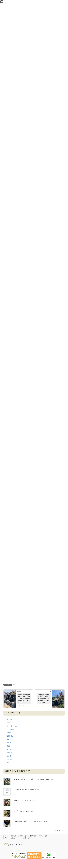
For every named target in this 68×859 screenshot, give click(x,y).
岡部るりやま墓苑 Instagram (13, 838)
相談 (8, 762)
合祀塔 (9, 739)
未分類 (9, 749)
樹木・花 (9, 752)
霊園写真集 (33, 836)
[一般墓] (10, 697)
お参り (15, 684)
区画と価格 (14, 836)
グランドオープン (12, 726)
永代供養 (9, 759)
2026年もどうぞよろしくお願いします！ (25, 800)
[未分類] (58, 697)
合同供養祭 (10, 736)
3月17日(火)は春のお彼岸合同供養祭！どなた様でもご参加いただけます (34, 779)
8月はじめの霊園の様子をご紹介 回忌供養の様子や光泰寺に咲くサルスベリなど (43, 698)
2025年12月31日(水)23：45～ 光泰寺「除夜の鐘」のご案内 (31, 821)
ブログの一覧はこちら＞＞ (57, 830)
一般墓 (9, 732)
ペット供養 (10, 729)
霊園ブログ (26, 838)
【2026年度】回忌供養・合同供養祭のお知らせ (27, 789)
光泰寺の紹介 (23, 836)
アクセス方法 (11, 719)
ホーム (6, 836)
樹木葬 (9, 756)
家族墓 (9, 742)
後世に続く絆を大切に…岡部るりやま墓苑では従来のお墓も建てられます (24, 698)
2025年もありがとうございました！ (24, 811)
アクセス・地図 (43, 836)
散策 (8, 746)
